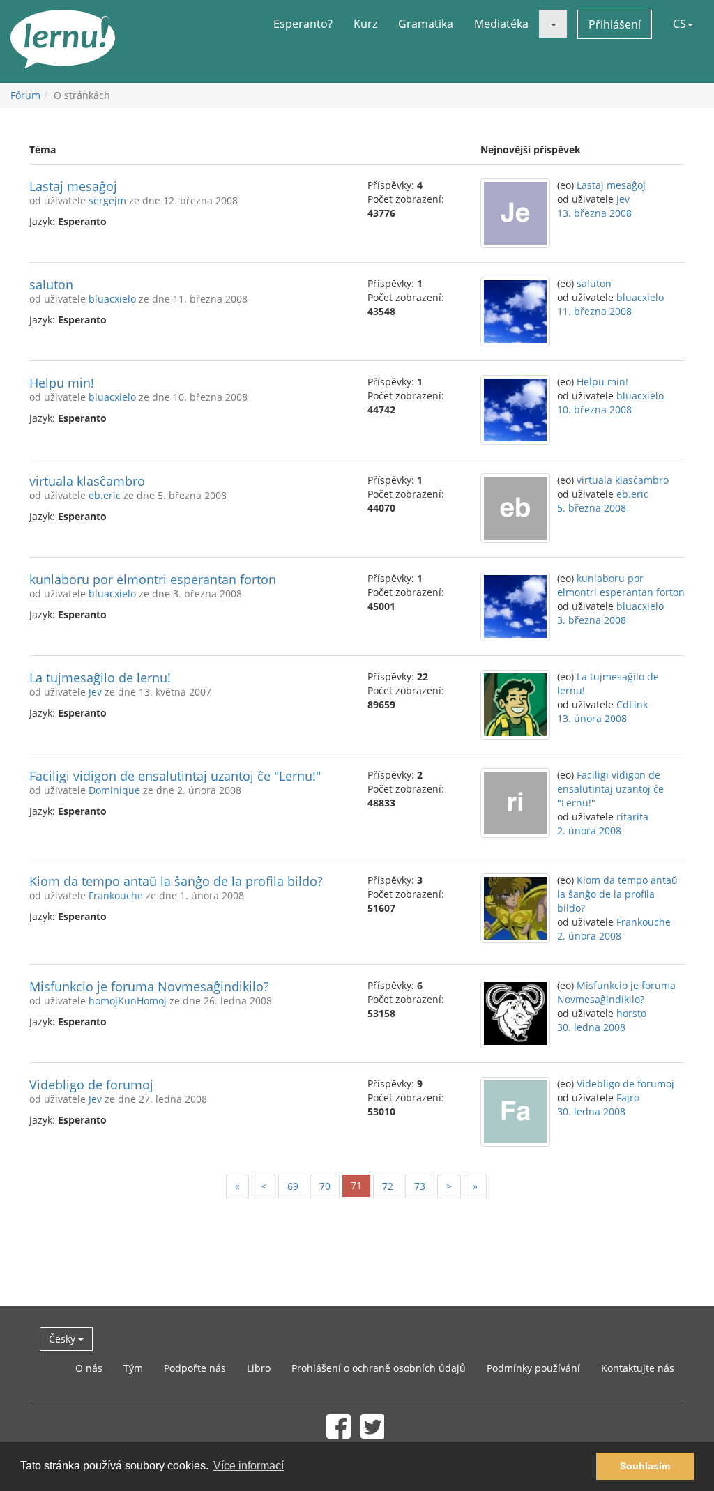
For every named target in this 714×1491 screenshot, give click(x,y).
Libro (259, 1368)
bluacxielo (112, 298)
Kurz (365, 23)
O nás (88, 1368)
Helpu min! (61, 382)
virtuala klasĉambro (87, 481)
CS (679, 23)
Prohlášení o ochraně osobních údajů (378, 1368)
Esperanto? (303, 23)
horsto (631, 1013)
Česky (63, 1338)
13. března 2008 (594, 213)
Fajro (627, 1097)
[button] (553, 24)
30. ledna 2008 (591, 1027)
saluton (51, 284)
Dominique (114, 790)
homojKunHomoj (128, 1000)
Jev (623, 199)
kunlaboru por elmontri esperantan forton (152, 579)
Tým (133, 1368)
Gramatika (425, 23)
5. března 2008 (591, 507)
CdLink (632, 704)
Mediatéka (501, 23)
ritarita (632, 816)
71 (356, 1185)
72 (387, 1186)
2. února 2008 (589, 830)
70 (325, 1186)
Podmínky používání (533, 1368)
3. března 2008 (591, 620)
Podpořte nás (195, 1368)
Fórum (25, 95)
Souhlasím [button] (645, 1465)
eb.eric (105, 495)
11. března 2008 (594, 311)
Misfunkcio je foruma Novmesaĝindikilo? (149, 986)
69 (292, 1186)
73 (419, 1186)
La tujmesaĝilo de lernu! (100, 677)
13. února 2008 (592, 718)
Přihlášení (614, 24)
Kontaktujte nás (637, 1368)
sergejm (107, 200)
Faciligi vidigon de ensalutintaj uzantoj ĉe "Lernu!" (175, 775)
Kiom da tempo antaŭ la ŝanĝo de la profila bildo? (176, 881)
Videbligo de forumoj (91, 1084)
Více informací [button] (248, 1465)
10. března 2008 (594, 409)
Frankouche (116, 895)
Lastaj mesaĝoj (73, 186)
